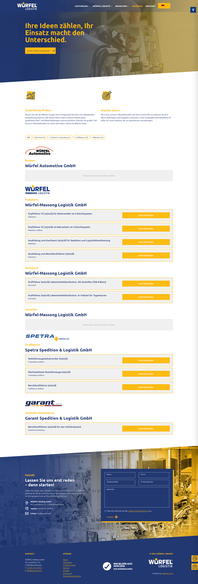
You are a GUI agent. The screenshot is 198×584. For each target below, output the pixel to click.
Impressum (67, 573)
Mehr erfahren (146, 215)
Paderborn (97, 137)
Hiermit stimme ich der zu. (130, 510)
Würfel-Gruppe (69, 565)
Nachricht (111, 489)
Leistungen (67, 562)
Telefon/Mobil (113, 481)
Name (110, 474)
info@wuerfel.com (34, 570)
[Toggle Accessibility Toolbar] (193, 7)
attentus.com (167, 573)
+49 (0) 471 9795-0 (34, 567)
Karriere (137, 6)
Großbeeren (81, 137)
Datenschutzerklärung (138, 510)
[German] (164, 5)
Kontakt (150, 6)
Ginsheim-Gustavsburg (60, 137)
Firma (143, 474)
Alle (28, 137)
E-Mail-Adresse (147, 481)
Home (65, 559)
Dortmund (39, 137)
